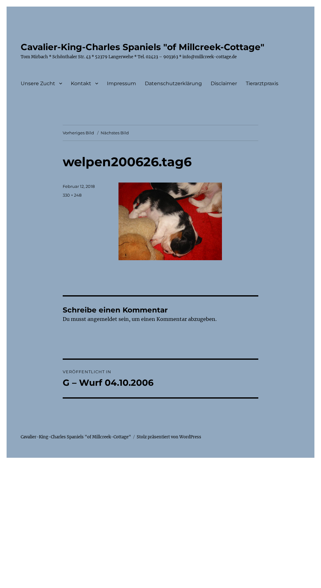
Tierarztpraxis (262, 83)
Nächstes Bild (115, 132)
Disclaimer (224, 83)
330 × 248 (72, 195)
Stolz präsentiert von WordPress (169, 437)
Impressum (121, 83)
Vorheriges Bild (78, 132)
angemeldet (102, 319)
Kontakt (81, 83)
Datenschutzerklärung (173, 83)
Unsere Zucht (38, 83)
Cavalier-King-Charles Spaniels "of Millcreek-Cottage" (142, 47)
